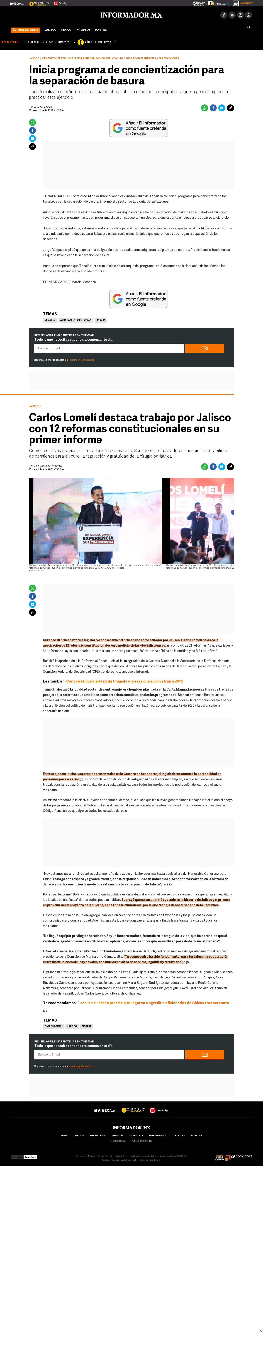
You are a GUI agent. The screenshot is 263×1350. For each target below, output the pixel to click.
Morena (86, 1026)
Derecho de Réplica (129, 1159)
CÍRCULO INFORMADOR (101, 41)
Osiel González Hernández (48, 465)
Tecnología (136, 1135)
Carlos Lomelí (53, 1026)
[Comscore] (241, 1155)
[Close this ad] (260, 1330)
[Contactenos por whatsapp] (248, 14)
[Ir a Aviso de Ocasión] (105, 1106)
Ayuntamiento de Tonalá (75, 319)
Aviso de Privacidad (111, 1159)
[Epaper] (217, 2)
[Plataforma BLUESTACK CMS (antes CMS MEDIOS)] (30, 1155)
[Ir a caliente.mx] (199, 2)
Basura (101, 319)
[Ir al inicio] (53, 14)
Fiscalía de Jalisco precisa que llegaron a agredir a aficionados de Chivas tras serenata (153, 1002)
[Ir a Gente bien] (159, 1106)
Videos (86, 29)
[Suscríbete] (241, 2)
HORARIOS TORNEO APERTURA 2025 (45, 41)
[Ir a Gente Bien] (58, 2)
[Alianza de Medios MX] (222, 1155)
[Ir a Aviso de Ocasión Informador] (17, 2)
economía (197, 1135)
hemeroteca (118, 1141)
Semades (50, 319)
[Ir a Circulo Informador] (37, 2)
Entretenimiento (159, 1135)
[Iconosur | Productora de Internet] (17, 1155)
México (66, 29)
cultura (180, 1135)
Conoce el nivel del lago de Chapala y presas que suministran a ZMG (125, 681)
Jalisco (50, 29)
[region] (131, 1342)
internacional (97, 1135)
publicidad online (142, 1141)
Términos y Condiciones (81, 359)
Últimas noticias (25, 29)
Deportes (117, 1135)
